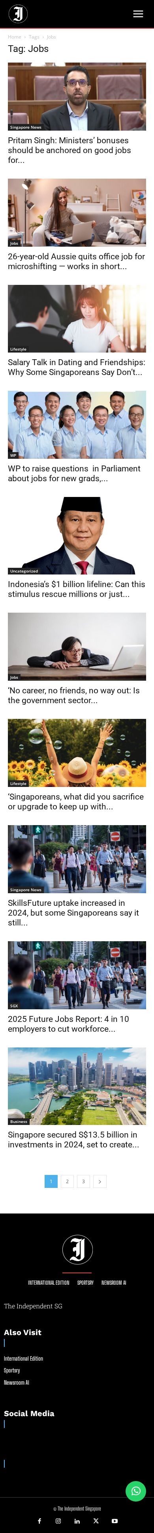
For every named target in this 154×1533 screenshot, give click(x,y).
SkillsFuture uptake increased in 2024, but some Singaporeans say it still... (73, 912)
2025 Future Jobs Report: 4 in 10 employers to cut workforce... (68, 1024)
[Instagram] (58, 1521)
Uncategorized (24, 571)
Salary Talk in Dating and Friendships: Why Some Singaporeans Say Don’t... (76, 367)
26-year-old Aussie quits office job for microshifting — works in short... (76, 261)
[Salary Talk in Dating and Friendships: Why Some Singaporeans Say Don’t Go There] (77, 319)
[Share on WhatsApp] (136, 1491)
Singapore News (25, 127)
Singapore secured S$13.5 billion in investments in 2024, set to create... (73, 1139)
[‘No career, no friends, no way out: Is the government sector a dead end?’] (77, 647)
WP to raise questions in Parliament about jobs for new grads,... (74, 473)
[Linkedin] (77, 1521)
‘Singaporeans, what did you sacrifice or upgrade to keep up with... (76, 801)
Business (18, 1121)
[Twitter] (95, 1521)
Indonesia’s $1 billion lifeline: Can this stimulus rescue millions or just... (76, 589)
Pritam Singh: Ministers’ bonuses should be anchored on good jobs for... (69, 150)
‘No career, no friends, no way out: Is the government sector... (74, 695)
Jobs (14, 243)
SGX (14, 1005)
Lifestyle (18, 349)
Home (14, 36)
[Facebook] (39, 1521)
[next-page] (100, 1181)
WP (13, 455)
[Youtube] (114, 1521)
